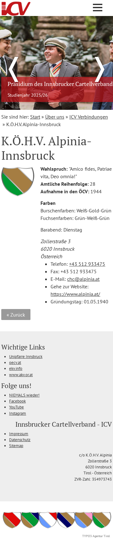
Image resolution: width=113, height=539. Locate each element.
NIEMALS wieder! (24, 395)
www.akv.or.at (21, 374)
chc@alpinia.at (83, 279)
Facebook (17, 401)
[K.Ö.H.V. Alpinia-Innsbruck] (101, 528)
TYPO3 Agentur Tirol (96, 536)
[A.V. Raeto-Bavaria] (48, 528)
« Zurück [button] (16, 315)
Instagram (17, 413)
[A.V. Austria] (12, 528)
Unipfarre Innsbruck (25, 356)
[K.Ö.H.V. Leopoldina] (30, 528)
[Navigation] (97, 7)
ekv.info (15, 368)
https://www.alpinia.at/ (75, 294)
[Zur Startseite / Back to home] (16, 14)
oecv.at (15, 362)
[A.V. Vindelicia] (83, 528)
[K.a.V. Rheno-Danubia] (65, 528)
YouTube (16, 407)
